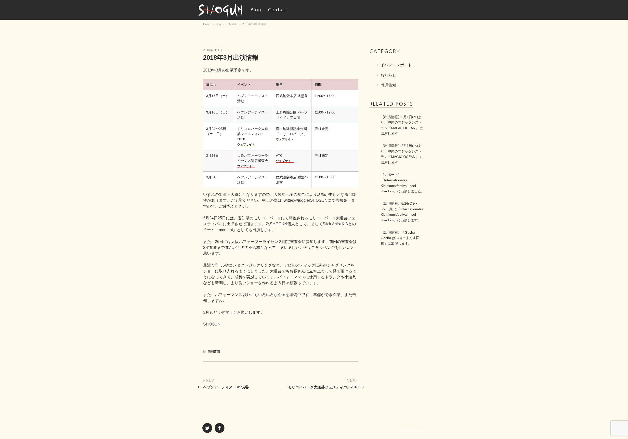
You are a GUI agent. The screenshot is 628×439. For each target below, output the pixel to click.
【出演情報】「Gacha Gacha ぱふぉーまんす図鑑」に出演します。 (400, 237)
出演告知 (214, 351)
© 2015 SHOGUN (414, 431)
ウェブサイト (246, 144)
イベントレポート (396, 65)
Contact (278, 10)
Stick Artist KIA (335, 224)
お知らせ (388, 75)
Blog (256, 10)
